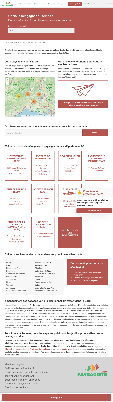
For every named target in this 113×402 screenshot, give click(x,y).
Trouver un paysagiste (18, 42)
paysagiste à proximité (23, 65)
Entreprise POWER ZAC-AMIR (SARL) (16, 158)
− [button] (7, 83)
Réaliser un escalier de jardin (86, 280)
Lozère (18, 349)
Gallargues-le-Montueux (45, 273)
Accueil (7, 42)
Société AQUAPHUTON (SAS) (43, 224)
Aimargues (10, 287)
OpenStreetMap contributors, (41, 116)
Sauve (37, 279)
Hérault (8, 349)
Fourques (39, 276)
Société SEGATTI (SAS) (43, 190)
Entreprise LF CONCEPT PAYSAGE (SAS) (96, 158)
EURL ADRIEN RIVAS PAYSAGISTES (69, 192)
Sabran (38, 284)
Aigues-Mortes (41, 265)
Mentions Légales (15, 364)
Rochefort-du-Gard (43, 262)
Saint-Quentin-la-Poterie (16, 290)
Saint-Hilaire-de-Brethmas (45, 282)
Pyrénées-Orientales (39, 349)
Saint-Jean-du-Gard (43, 270)
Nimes (9, 262)
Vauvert (9, 284)
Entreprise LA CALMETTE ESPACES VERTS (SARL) (16, 225)
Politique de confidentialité (19, 368)
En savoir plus (94, 210)
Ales (8, 265)
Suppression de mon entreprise (22, 379)
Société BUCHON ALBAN (70, 157)
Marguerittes (11, 276)
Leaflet (23, 116)
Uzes (8, 282)
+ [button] (7, 79)
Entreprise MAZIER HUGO (43, 157)
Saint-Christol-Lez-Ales (44, 287)
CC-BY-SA (51, 116)
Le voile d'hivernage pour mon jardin (88, 277)
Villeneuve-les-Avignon (15, 273)
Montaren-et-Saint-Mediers (46, 290)
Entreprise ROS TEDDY (16, 190)
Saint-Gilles (11, 279)
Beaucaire (10, 270)
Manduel (38, 268)
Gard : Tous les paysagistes (70, 232)
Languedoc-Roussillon (34, 42)
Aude (64, 349)
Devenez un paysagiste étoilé (21, 383)
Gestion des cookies (16, 387)
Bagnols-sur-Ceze (13, 268)
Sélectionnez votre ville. (18, 26)
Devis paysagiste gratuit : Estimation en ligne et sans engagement (27, 374)
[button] (25, 4)
